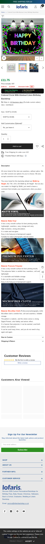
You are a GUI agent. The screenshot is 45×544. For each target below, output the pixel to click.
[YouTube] (23, 511)
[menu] (2, 6)
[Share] (42, 146)
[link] (11, 415)
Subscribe (22, 450)
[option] (22, 39)
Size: (9, 112)
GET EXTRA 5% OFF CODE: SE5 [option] (22, 2)
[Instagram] (11, 511)
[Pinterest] (17, 511)
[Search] (8, 6)
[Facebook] (4, 511)
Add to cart (17, 146)
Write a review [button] (22, 363)
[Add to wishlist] (37, 146)
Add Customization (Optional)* (11, 123)
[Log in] (35, 6)
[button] (37, 58)
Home (3, 12)
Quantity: (4, 134)
